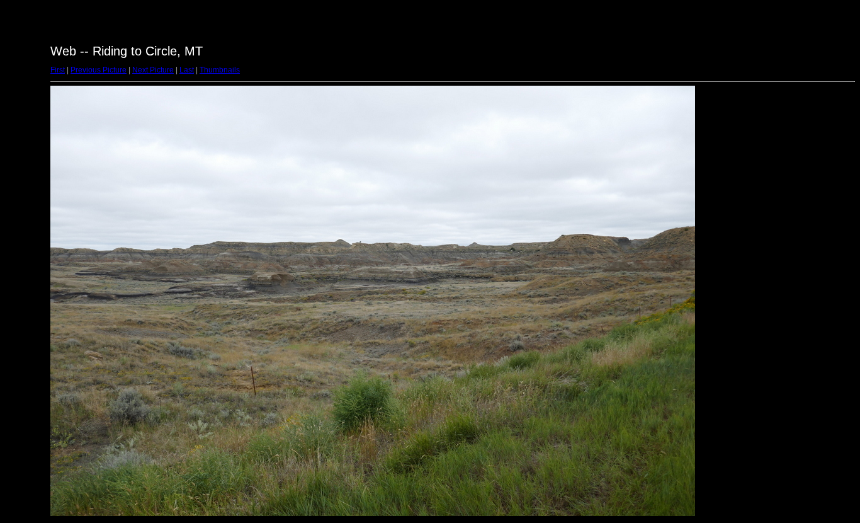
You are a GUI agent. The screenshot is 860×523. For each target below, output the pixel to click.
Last (186, 70)
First (57, 70)
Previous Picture (99, 70)
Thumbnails (220, 70)
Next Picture (153, 70)
